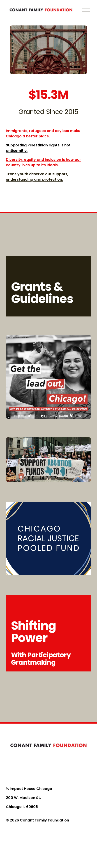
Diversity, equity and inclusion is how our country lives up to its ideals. (43, 162)
